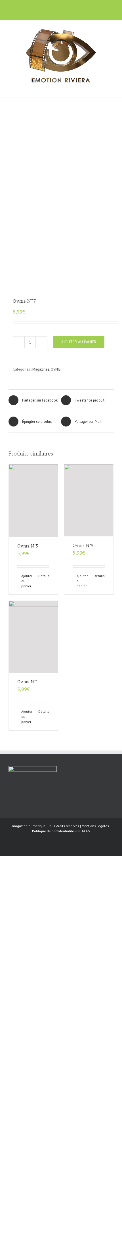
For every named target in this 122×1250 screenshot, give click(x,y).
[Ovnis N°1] (33, 637)
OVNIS (56, 369)
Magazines (40, 369)
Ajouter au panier (78, 341)
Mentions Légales (95, 826)
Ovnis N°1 (27, 681)
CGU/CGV (83, 831)
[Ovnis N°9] (88, 500)
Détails (43, 576)
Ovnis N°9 (83, 545)
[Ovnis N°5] (33, 500)
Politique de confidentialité (53, 831)
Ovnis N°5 (27, 546)
